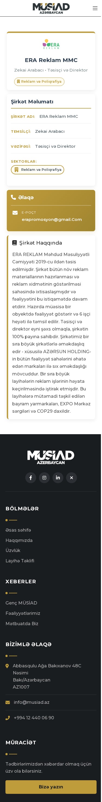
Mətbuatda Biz (21, 623)
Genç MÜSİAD (21, 603)
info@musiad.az (32, 702)
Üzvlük (12, 550)
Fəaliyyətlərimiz (22, 613)
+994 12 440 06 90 (34, 717)
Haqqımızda (19, 540)
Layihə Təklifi (19, 560)
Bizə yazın (51, 786)
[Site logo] (51, 8)
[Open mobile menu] (95, 8)
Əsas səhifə (18, 530)
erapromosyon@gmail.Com (52, 219)
